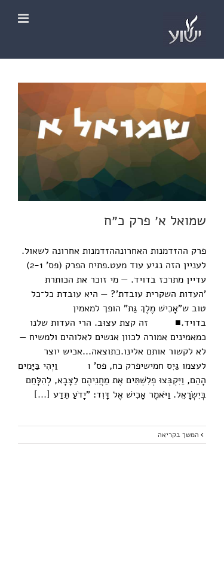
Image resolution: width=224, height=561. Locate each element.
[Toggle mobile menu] (24, 18)
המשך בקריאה (179, 434)
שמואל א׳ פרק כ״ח (155, 220)
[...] (42, 394)
